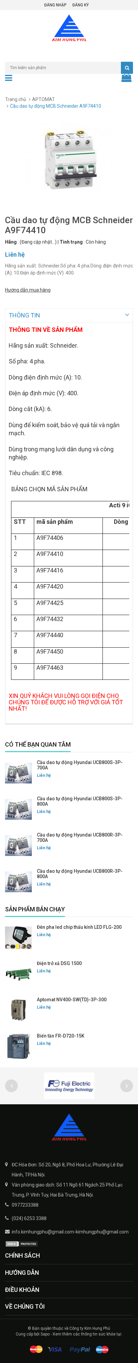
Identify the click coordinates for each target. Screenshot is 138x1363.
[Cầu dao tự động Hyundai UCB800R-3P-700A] (18, 845)
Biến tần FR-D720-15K (60, 1036)
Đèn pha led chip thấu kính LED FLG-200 (79, 927)
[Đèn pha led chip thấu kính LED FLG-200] (18, 937)
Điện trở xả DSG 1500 (59, 963)
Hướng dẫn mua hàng (28, 290)
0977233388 (25, 1205)
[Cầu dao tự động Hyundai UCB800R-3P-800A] (18, 881)
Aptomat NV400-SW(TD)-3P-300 (72, 999)
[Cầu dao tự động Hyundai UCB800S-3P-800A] (18, 809)
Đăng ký (80, 5)
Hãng (11, 242)
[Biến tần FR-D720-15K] (18, 1046)
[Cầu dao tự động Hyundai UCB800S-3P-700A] (18, 773)
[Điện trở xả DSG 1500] (18, 974)
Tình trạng (71, 242)
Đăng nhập (55, 5)
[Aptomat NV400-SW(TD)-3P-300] (18, 1010)
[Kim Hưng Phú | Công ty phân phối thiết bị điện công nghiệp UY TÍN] (69, 1128)
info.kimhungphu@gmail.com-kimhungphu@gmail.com (70, 1231)
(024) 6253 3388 (29, 1218)
